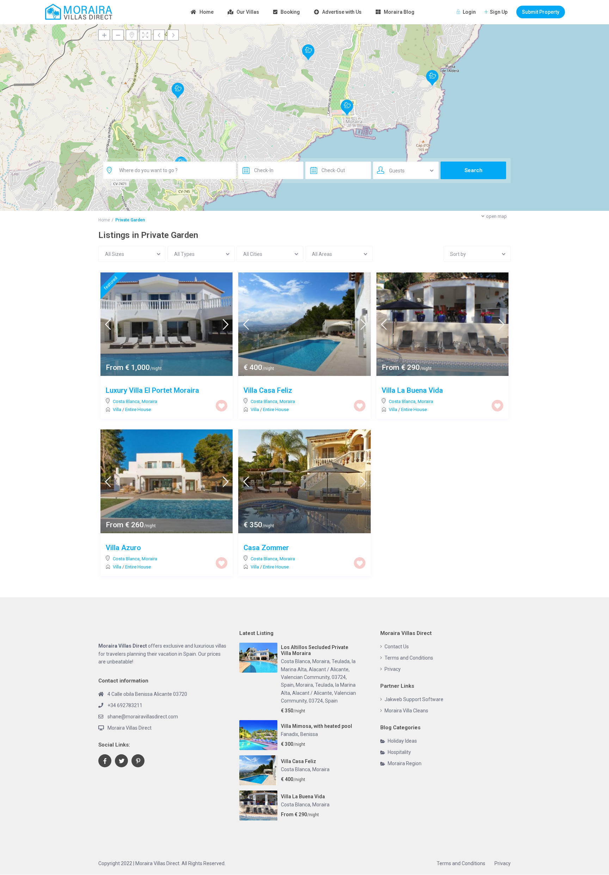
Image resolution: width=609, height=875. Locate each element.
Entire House (138, 409)
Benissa (309, 734)
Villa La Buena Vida (412, 390)
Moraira (149, 401)
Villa (117, 409)
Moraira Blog (399, 12)
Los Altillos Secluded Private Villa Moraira (314, 650)
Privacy (393, 669)
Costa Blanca (126, 401)
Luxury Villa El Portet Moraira (152, 390)
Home (206, 12)
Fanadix (289, 734)
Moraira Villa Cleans (406, 710)
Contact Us (397, 646)
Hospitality (399, 752)
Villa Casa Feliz (268, 390)
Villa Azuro (123, 548)
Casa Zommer (266, 548)
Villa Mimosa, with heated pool (316, 726)
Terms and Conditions (409, 658)
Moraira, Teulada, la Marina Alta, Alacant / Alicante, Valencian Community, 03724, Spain (318, 693)
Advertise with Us (342, 12)
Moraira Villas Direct (129, 728)
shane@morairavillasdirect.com (142, 716)
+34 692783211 (124, 705)
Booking (290, 12)
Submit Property (540, 12)
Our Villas (247, 12)
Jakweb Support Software (414, 699)
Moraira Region (405, 763)
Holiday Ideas (402, 741)
